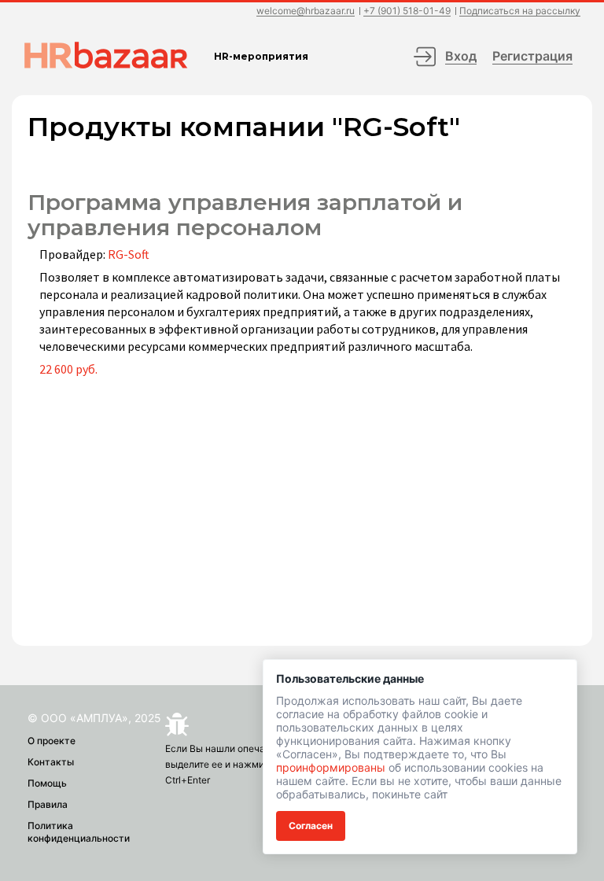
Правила (48, 804)
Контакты (51, 762)
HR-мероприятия (261, 56)
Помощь (47, 783)
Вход (461, 56)
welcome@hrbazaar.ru (305, 11)
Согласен (311, 825)
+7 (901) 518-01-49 (407, 11)
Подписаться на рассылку (519, 11)
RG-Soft (128, 254)
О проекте (52, 740)
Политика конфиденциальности (79, 832)
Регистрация (532, 56)
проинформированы (330, 767)
